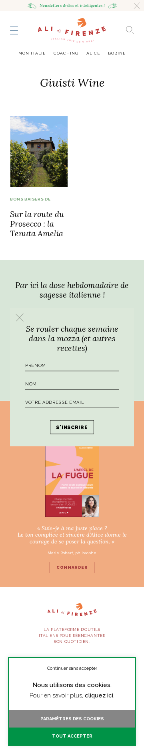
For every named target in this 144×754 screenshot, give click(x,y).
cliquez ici (99, 695)
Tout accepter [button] (72, 736)
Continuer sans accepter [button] (72, 668)
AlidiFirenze (72, 30)
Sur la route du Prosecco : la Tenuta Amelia (37, 223)
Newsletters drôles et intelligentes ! (72, 5)
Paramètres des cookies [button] (72, 719)
